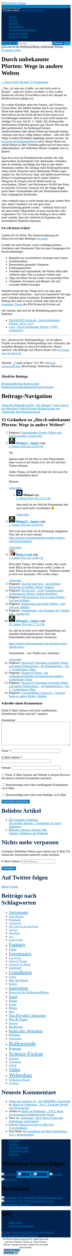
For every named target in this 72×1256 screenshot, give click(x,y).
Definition (13, 930)
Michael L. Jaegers (28, 443)
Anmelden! (8, 868)
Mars (11, 1011)
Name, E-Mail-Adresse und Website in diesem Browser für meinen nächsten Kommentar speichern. (35, 776)
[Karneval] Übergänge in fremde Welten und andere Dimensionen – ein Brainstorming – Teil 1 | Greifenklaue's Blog (39, 666)
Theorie (13, 20)
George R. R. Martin (19, 964)
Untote (13, 1065)
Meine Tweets (9, 886)
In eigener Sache (18, 33)
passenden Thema (11, 304)
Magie (13, 1008)
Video (14, 1069)
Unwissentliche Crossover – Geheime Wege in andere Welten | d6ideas (37, 694)
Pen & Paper (18, 1019)
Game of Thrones (18, 961)
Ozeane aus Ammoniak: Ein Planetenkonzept (30, 410)
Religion (14, 1035)
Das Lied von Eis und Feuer (23, 926)
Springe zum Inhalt (32, 9)
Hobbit (13, 983)
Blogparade (8, 383)
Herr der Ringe (18, 980)
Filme (13, 949)
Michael (24, 82)
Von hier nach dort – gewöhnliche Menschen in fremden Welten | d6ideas (35, 585)
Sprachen (13, 1058)
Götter (12, 976)
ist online (42, 238)
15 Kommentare (39, 82)
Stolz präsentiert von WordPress (20, 1235)
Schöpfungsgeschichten (22, 30)
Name (6, 750)
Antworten (15, 487)
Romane (15, 1048)
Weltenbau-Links (19, 1151)
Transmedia (15, 1062)
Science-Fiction (44, 387)
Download (14, 933)
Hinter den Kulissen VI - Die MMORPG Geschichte (39, 1101)
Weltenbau (20, 1075)
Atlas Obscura (16, 916)
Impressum (15, 1222)
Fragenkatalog (20, 953)
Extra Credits (16, 939)
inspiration (18, 988)
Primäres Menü (11, 10)
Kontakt (13, 1154)
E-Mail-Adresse (11, 757)
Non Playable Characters (27, 1015)
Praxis (12, 16)
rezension (15, 1038)
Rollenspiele (28, 387)
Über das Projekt (18, 1147)
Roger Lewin (24, 554)
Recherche (16, 1027)
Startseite (14, 1140)
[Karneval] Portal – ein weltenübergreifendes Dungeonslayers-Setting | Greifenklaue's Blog (36, 676)
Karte (13, 996)
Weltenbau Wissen (19, 1079)
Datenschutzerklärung (21, 1225)
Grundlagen (20, 972)
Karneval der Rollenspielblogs (19, 141)
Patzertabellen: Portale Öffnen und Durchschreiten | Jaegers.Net (35, 434)
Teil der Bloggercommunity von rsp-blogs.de (27, 1232)
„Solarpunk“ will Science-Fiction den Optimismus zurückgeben (36, 1119)
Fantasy (19, 383)
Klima (13, 1001)
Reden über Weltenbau (26, 1031)
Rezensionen (16, 26)
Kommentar (8, 720)
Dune (11, 937)
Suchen (5, 6)
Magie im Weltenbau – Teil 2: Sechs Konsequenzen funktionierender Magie (36, 1113)
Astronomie (18, 912)
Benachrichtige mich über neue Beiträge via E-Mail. (36, 794)
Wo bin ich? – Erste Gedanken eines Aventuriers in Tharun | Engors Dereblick (36, 592)
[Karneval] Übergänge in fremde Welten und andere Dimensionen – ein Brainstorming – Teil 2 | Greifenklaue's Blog (39, 686)
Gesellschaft (15, 967)
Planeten (13, 1023)
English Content (18, 36)
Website (6, 767)
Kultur (12, 1004)
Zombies (14, 1083)
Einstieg (13, 1144)
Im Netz (13, 23)
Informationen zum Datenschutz (12, 1251)
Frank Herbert (15, 958)
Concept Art (15, 923)
